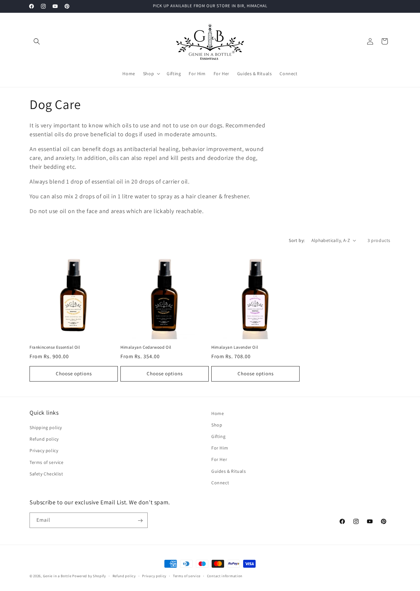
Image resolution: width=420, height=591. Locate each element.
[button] (37, 41)
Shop (216, 425)
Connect (220, 483)
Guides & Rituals (228, 471)
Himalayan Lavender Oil (234, 347)
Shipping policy (46, 427)
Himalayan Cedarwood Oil (145, 347)
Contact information (224, 575)
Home (217, 413)
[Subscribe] (140, 520)
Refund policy (44, 439)
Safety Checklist (46, 474)
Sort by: (296, 240)
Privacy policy (44, 451)
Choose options (74, 373)
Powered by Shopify (89, 576)
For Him (219, 448)
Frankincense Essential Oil (55, 347)
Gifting (218, 436)
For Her (219, 460)
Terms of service (47, 462)
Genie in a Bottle (57, 576)
